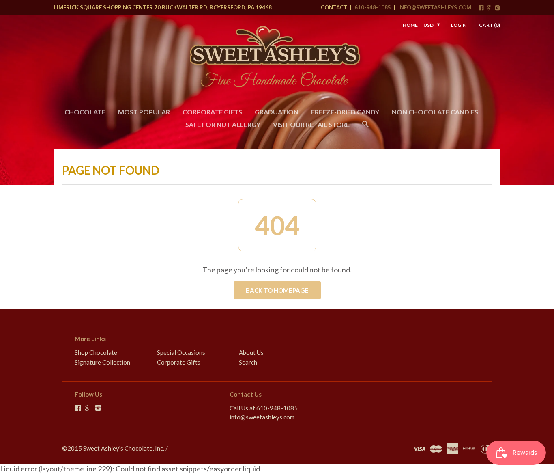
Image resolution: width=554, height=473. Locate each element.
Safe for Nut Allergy (222, 124)
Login (458, 25)
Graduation (276, 112)
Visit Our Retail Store (311, 124)
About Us (251, 352)
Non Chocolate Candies (435, 112)
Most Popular (144, 112)
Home (410, 25)
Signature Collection (102, 362)
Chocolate (84, 112)
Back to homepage (277, 290)
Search (248, 362)
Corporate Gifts (212, 112)
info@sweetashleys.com (434, 7)
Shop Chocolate (96, 352)
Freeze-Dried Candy (345, 112)
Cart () (489, 25)
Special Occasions (181, 352)
